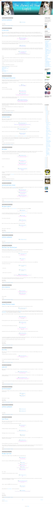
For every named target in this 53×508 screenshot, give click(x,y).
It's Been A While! (48, 150)
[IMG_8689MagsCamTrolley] (22, 160)
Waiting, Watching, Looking (5, 68)
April (46, 118)
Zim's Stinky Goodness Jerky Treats (48, 66)
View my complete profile (47, 29)
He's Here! (3, 69)
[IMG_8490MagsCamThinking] (22, 239)
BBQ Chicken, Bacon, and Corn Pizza (48, 43)
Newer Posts (3, 499)
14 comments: (11, 25)
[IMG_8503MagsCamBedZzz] (22, 225)
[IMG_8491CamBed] (22, 215)
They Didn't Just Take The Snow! (9, 247)
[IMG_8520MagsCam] (22, 258)
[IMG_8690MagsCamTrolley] (22, 163)
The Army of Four (47, 28)
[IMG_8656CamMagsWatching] (22, 195)
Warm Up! (4, 367)
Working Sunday (6, 117)
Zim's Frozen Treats (47, 65)
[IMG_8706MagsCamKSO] (22, 90)
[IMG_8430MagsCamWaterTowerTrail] (22, 371)
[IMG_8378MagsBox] (22, 490)
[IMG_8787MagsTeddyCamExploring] (22, 99)
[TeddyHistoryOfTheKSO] (22, 133)
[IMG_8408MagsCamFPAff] (22, 316)
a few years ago (12, 174)
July (46, 115)
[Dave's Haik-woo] (47, 80)
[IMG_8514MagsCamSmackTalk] (22, 253)
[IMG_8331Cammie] (22, 464)
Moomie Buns (46, 55)
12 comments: (11, 180)
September (47, 113)
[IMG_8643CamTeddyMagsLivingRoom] (22, 128)
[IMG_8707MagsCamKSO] (22, 93)
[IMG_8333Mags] (22, 466)
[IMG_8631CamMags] (22, 22)
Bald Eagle (20, 311)
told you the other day (13, 208)
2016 (46, 158)
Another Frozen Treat (47, 40)
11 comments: (11, 414)
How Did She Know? (6, 389)
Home (2, 15)
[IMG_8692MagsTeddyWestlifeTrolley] (22, 168)
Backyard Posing (47, 148)
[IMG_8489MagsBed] (22, 210)
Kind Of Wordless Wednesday (48, 153)
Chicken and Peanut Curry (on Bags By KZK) (48, 49)
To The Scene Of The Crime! (8, 78)
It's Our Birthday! (48, 149)
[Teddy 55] (22, 84)
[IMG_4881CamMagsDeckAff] (22, 355)
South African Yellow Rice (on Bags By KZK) (48, 62)
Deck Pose (4, 350)
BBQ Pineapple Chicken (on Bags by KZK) (48, 45)
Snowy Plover (4, 311)
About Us (5, 15)
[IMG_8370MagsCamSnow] (22, 457)
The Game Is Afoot (4, 67)
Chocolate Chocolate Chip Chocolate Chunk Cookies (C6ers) (48, 51)
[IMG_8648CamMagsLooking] (22, 189)
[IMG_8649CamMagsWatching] (22, 192)
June (46, 116)
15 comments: (11, 112)
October (47, 112)
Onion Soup (46, 57)
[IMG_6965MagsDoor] (22, 393)
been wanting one (10, 488)
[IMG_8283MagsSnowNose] (22, 430)
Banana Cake (46, 42)
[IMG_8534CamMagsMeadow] (22, 265)
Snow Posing (5, 419)
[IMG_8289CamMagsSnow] (22, 425)
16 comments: (11, 73)
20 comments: (11, 282)
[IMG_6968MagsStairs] (22, 395)
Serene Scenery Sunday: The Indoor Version (48, 141)
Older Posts (42, 499)
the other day (13, 249)
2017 (46, 157)
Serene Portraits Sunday (8, 304)
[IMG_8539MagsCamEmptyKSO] (23, 274)
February (47, 120)
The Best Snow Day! (6, 454)
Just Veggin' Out (47, 143)
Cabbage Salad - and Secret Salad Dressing (48, 46)
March (47, 119)
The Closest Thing (48, 142)
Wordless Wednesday (7, 20)
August (47, 114)
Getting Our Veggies (48, 144)
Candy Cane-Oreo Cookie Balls (48, 48)
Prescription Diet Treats (47, 58)
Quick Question (6, 287)
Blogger (28, 506)
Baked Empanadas (47, 41)
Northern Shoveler (4, 312)
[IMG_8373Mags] (22, 462)
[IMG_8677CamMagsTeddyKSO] (22, 51)
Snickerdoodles (46, 60)
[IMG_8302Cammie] (22, 434)
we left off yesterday (5, 35)
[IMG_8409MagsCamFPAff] (22, 322)
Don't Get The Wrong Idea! (48, 147)
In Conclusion (5, 30)
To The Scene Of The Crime (5, 70)
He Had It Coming (48, 154)
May (46, 117)
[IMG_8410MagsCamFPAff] (22, 327)
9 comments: (11, 362)
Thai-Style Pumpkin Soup (48, 64)
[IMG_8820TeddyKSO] (22, 45)
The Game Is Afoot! (6, 206)
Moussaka (46, 56)
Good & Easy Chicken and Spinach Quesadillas (48, 53)
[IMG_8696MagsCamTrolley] (22, 155)
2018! (46, 155)
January (47, 121)
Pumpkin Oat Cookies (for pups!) (48, 59)
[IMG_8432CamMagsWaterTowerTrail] (22, 377)
